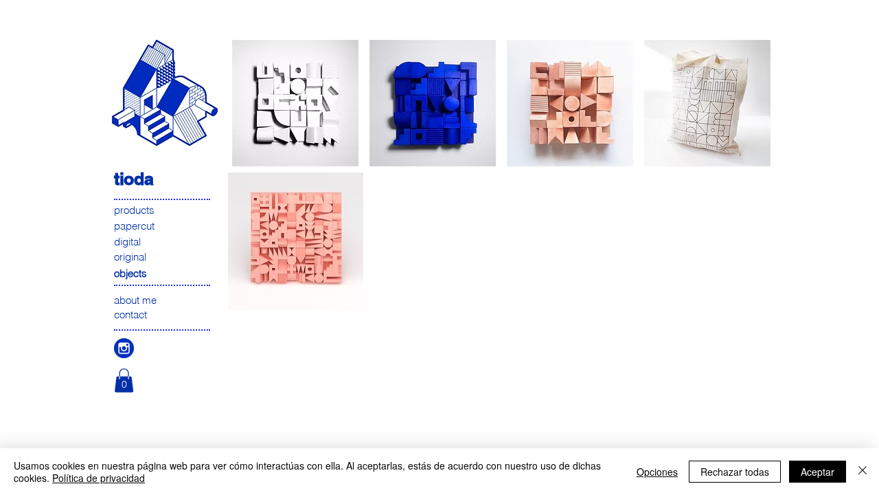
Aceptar (817, 471)
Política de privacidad (98, 478)
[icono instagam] (124, 348)
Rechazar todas (734, 471)
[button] (124, 380)
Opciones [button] (657, 471)
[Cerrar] (862, 471)
